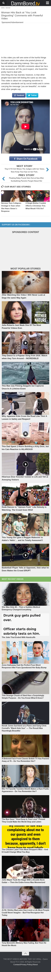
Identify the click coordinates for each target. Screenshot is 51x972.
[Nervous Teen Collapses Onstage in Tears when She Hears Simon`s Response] (13, 196)
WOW (8, 8)
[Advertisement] (25, 39)
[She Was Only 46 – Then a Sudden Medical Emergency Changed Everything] (25, 594)
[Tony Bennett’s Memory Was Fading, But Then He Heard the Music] (25, 930)
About (35, 964)
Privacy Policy (26, 964)
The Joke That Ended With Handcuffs (18, 637)
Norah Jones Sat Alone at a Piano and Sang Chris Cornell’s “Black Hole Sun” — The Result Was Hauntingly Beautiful (24, 728)
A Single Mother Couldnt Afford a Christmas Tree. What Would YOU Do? (36, 206)
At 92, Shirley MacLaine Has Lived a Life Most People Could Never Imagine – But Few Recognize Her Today (25, 912)
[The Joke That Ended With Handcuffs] (25, 624)
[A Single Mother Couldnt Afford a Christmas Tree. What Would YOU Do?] (38, 196)
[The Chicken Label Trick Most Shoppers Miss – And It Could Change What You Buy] (25, 837)
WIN (2, 8)
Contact (16, 964)
